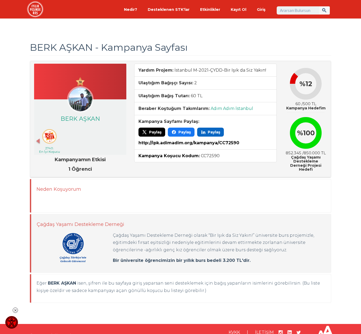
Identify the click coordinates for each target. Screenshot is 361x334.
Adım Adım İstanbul (232, 108)
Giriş (261, 9)
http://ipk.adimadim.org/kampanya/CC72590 (188, 142)
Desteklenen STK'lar (168, 9)
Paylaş (155, 132)
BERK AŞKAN (80, 118)
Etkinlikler (210, 9)
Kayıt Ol (238, 9)
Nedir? (130, 9)
